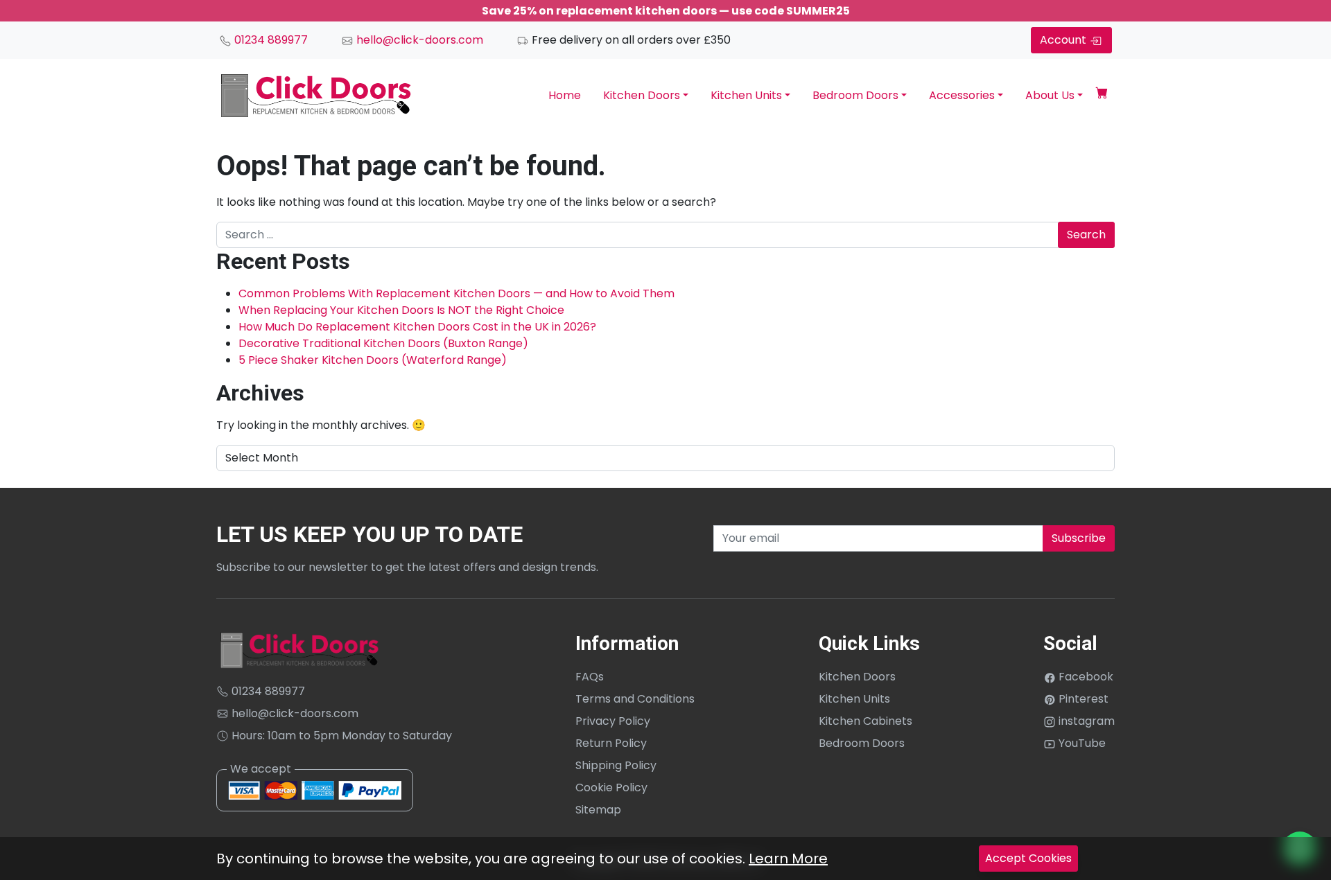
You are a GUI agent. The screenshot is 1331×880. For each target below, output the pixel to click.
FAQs (589, 677)
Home (564, 95)
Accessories (962, 95)
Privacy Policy (612, 721)
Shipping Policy (615, 765)
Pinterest (1082, 699)
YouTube (1081, 743)
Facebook (1084, 677)
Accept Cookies (1028, 858)
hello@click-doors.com (418, 40)
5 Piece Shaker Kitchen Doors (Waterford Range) (372, 360)
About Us (1050, 95)
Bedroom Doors (855, 95)
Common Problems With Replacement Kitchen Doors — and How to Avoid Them (456, 293)
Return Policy (611, 743)
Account (1064, 40)
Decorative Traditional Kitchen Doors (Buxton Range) (383, 343)
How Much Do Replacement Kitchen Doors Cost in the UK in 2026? (417, 327)
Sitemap (598, 810)
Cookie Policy (611, 787)
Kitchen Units (746, 95)
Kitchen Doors (641, 95)
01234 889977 (270, 40)
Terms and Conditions (635, 699)
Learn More (788, 858)
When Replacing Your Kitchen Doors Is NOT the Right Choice (401, 310)
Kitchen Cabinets (865, 721)
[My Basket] (1101, 95)
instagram (1085, 721)
